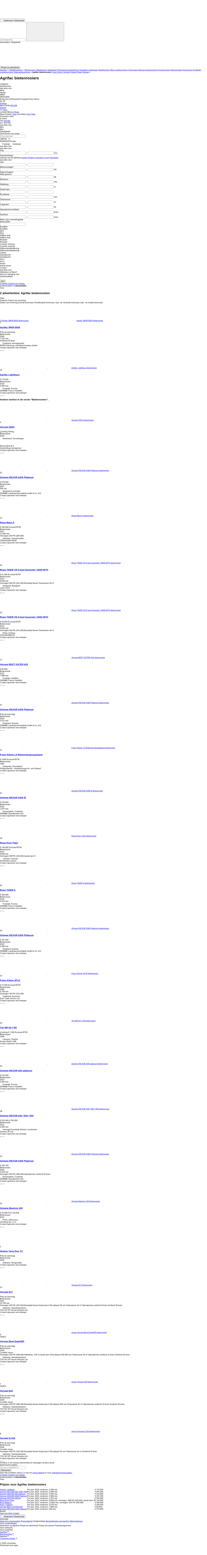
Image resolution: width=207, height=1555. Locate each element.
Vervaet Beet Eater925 (12, 1341)
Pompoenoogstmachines (68, 70)
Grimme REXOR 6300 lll (13, 797)
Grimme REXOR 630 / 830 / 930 (17, 1115)
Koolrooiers (188, 70)
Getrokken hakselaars (88, 70)
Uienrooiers (133, 70)
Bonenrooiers (176, 70)
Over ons (4, 1513)
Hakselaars (52, 70)
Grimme (66, 72)
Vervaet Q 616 (7, 1438)
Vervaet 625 (6, 1391)
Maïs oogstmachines (119, 70)
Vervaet (85, 72)
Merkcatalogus (76, 1521)
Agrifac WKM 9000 (10, 327)
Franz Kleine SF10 (10, 980)
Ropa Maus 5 (7, 522)
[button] (103, 54)
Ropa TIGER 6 (7, 890)
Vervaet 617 (6, 1292)
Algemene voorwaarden (10, 1521)
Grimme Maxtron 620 (11, 1208)
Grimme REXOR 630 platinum (16, 1070)
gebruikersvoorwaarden (62, 1473)
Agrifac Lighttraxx (10, 374)
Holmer (73, 72)
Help (10, 1513)
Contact (16, 1513)
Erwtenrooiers (164, 70)
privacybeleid (38, 1473)
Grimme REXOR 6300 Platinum (17, 477)
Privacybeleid (26, 1521)
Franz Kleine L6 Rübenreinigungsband (21, 754)
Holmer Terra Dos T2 (11, 1251)
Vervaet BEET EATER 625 (14, 664)
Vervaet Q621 (7, 427)
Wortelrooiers (104, 70)
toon (3, 281)
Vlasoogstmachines (21, 72)
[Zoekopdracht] (45, 31)
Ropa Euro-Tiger (9, 843)
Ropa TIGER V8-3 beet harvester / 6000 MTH (24, 570)
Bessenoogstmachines (148, 70)
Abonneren (5, 1470)
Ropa (79, 72)
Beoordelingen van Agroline (58, 1521)
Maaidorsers (41, 70)
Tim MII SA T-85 (8, 1027)
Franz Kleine (57, 72)
